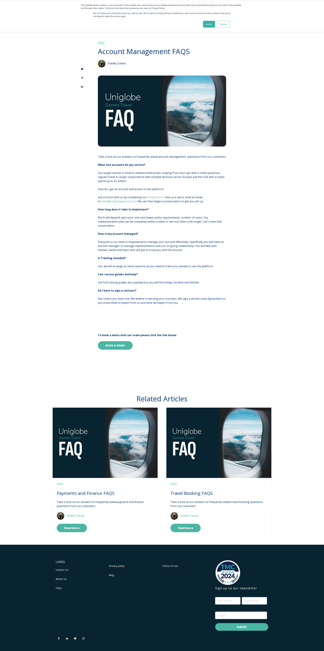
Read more (71, 528)
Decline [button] (223, 24)
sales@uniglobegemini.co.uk (119, 201)
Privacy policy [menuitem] (117, 566)
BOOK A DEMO (115, 345)
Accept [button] (209, 24)
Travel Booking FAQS (191, 493)
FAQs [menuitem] (59, 588)
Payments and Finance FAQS (85, 493)
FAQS (101, 43)
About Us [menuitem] (61, 579)
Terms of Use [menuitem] (170, 566)
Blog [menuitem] (111, 575)
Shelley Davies (117, 63)
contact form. (155, 197)
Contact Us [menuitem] (62, 569)
